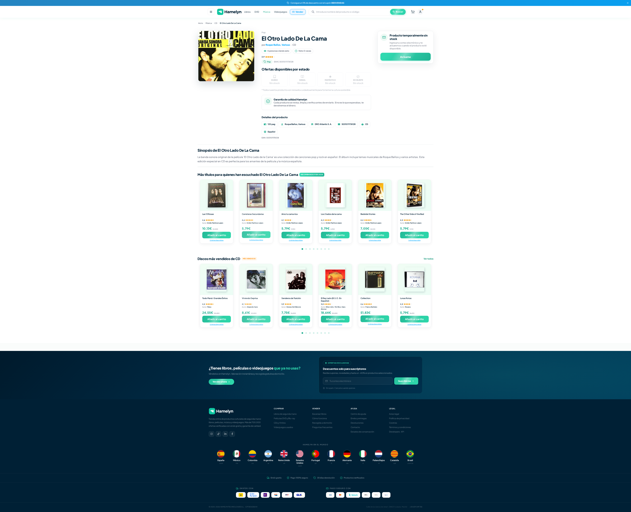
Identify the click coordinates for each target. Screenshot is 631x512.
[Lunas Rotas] (414, 279)
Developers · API (396, 431)
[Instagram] (211, 434)
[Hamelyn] (229, 12)
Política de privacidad (399, 418)
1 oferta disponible (335, 240)
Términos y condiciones (400, 427)
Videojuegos (280, 12)
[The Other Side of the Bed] (414, 195)
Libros (247, 12)
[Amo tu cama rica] (295, 195)
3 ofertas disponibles (216, 240)
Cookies (393, 423)
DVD (257, 12)
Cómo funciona (319, 418)
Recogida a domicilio (322, 423)
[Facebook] (232, 434)
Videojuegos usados (283, 427)
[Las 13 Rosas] (216, 195)
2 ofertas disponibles (296, 240)
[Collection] (374, 279)
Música (266, 12)
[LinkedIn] (225, 434)
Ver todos (428, 258)
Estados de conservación (362, 431)
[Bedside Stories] (374, 195)
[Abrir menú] (211, 12)
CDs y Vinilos (280, 423)
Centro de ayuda (358, 414)
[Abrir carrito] (412, 12)
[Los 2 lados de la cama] (335, 195)
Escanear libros (319, 414)
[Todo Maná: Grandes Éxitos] (216, 279)
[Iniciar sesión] (420, 12)
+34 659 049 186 (416, 507)
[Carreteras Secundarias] (256, 195)
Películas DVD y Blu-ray (284, 418)
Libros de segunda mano (285, 414)
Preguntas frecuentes (322, 427)
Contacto (355, 427)
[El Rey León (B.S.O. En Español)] (335, 279)
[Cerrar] (627, 3)
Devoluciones (357, 423)
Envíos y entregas (359, 418)
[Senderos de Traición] (295, 279)
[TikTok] (218, 434)
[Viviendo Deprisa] (256, 279)
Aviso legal (394, 414)
